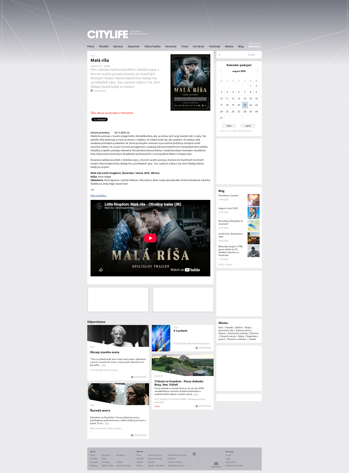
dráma (107, 66)
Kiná (220, 327)
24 (221, 111)
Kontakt (230, 451)
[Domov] (107, 34)
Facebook (194, 454)
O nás (228, 455)
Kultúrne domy (243, 330)
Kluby (247, 327)
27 (239, 111)
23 (256, 105)
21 (245, 105)
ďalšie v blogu (225, 264)
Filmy (90, 46)
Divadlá (103, 46)
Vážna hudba (152, 46)
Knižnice (254, 333)
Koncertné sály (225, 330)
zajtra (248, 125)
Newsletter (216, 466)
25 (227, 111)
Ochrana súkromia (234, 465)
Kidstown (254, 46)
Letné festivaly (123, 465)
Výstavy (118, 46)
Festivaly (214, 46)
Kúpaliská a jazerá (176, 465)
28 (245, 111)
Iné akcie (198, 46)
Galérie (239, 327)
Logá (228, 458)
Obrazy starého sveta (104, 352)
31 (221, 117)
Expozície (133, 46)
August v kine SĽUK (228, 208)
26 (233, 111)
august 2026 (239, 71)
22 (250, 105)
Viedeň (252, 339)
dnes (229, 125)
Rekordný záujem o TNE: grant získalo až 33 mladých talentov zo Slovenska (230, 251)
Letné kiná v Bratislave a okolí (230, 235)
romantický (96, 66)
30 (256, 111)
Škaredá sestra (100, 410)
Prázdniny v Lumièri (228, 195)
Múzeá (221, 333)
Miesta (229, 46)
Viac (104, 364)
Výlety (241, 336)
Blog (241, 46)
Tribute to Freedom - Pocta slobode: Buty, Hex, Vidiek (179, 382)
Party (184, 46)
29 (250, 111)
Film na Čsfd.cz (98, 195)
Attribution (231, 462)
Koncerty (170, 46)
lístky (157, 406)
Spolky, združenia (156, 465)
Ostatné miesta (228, 336)
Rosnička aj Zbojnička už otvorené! (230, 222)
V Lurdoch (180, 330)
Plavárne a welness (237, 339)
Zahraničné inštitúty (238, 333)
